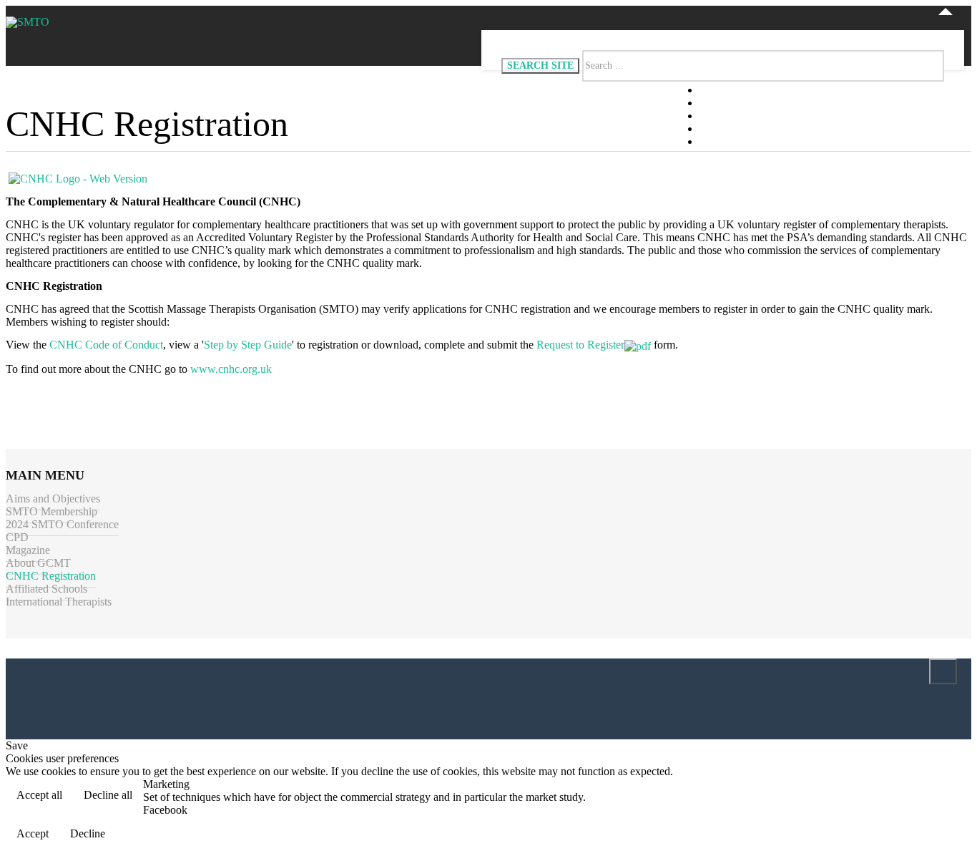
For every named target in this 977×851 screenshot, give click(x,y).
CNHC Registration (51, 576)
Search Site (540, 65)
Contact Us (731, 142)
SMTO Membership (51, 511)
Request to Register (580, 345)
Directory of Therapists (770, 116)
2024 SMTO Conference (62, 524)
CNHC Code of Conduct (106, 345)
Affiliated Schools (46, 589)
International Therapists (59, 601)
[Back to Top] (943, 671)
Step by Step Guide (248, 345)
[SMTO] (27, 22)
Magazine (28, 550)
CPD (17, 537)
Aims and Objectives (53, 498)
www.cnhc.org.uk (231, 369)
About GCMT (38, 563)
